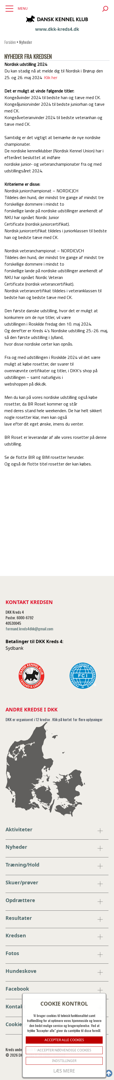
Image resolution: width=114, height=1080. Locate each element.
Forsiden (10, 42)
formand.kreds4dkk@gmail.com (29, 628)
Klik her (50, 77)
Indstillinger (64, 1060)
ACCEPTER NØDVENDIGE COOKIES (64, 1050)
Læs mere (64, 1071)
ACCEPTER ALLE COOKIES (64, 1040)
